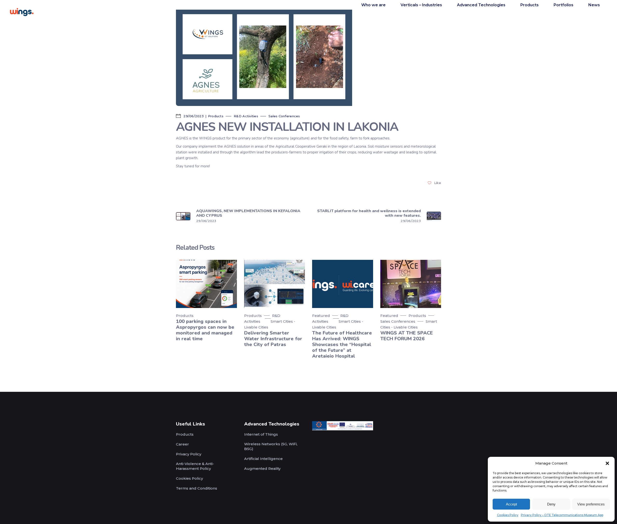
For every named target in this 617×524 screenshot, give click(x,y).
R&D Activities (246, 116)
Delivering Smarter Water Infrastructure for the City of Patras (273, 339)
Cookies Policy (507, 515)
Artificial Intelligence (263, 458)
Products (215, 116)
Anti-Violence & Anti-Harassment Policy (195, 466)
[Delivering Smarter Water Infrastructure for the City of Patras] (274, 284)
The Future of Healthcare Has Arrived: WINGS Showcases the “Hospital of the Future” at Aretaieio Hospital (342, 344)
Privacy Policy (188, 454)
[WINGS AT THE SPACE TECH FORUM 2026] (410, 284)
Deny (551, 504)
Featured (321, 315)
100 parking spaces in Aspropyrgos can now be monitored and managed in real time (205, 330)
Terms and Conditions (196, 488)
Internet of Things (261, 434)
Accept (511, 504)
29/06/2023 (193, 116)
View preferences (591, 504)
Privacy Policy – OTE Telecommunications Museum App (562, 515)
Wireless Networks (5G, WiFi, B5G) (270, 446)
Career (182, 444)
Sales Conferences (284, 116)
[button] (607, 463)
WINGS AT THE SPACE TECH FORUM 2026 (406, 336)
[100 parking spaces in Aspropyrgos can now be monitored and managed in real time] (206, 284)
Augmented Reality (262, 468)
